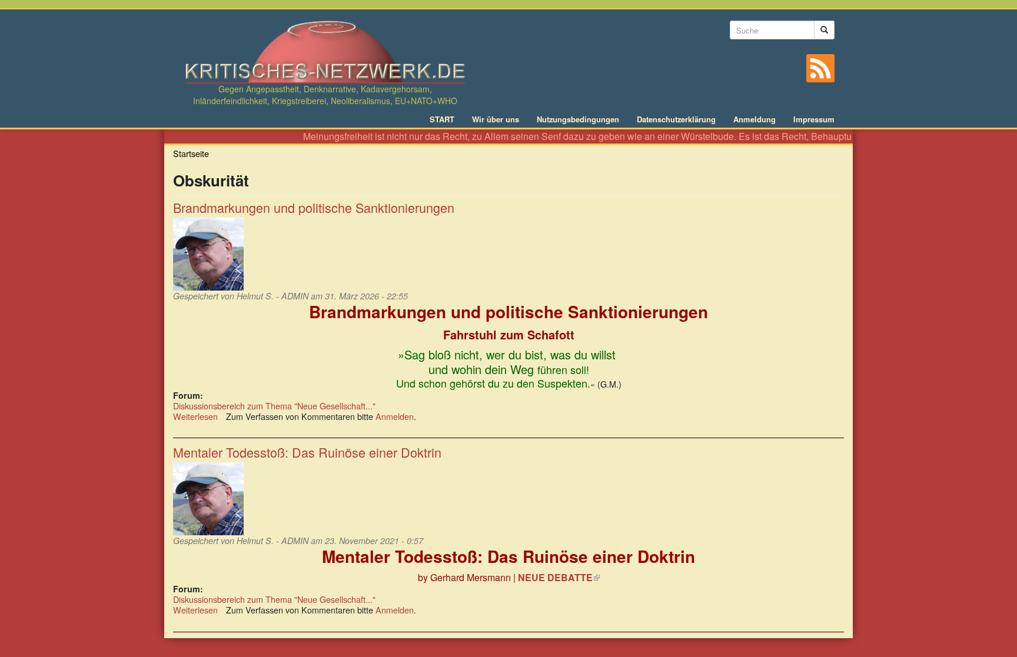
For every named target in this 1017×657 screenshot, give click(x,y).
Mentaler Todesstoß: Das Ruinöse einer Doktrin (307, 452)
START (442, 119)
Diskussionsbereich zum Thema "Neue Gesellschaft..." (274, 405)
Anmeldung (754, 119)
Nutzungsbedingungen (578, 119)
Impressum (814, 119)
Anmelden (394, 416)
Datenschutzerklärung (676, 119)
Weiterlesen (195, 416)
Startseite (191, 153)
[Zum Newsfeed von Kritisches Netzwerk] (820, 68)
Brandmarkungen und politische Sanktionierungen (313, 207)
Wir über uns (495, 119)
